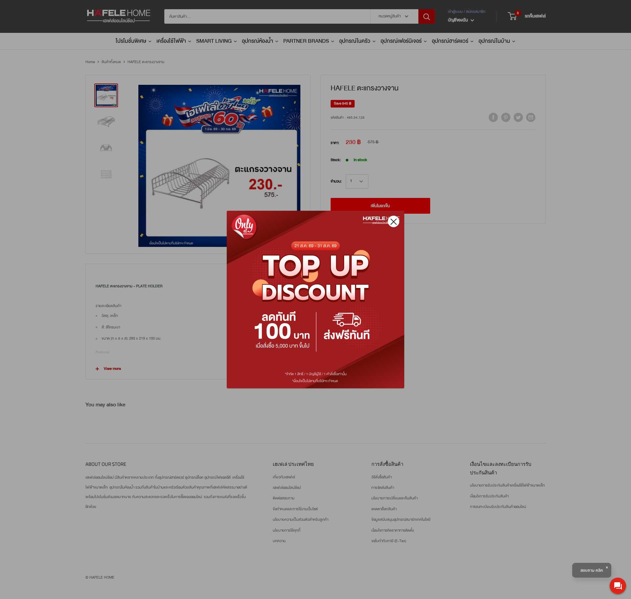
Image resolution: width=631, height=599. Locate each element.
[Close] (393, 221)
